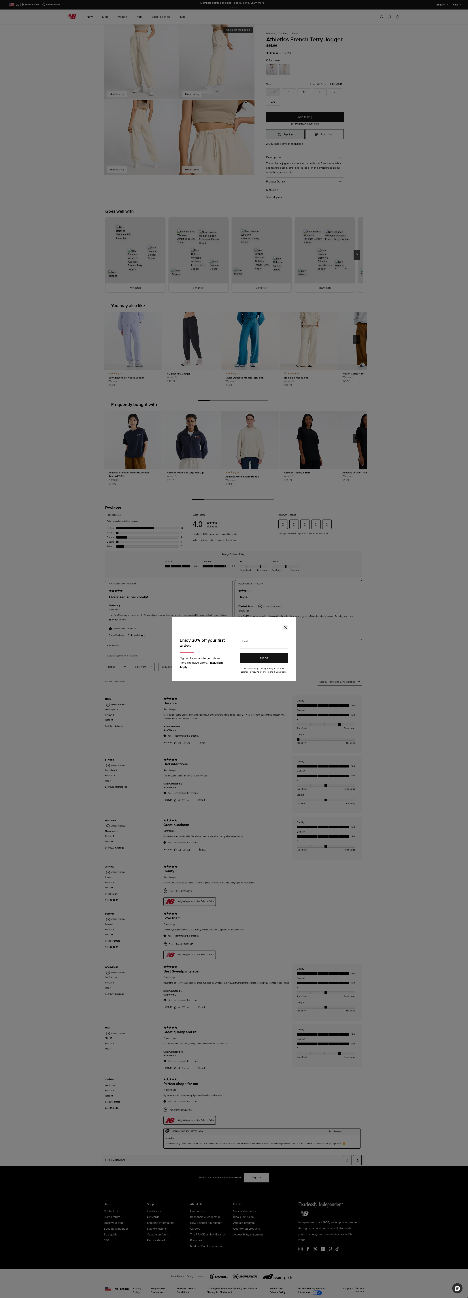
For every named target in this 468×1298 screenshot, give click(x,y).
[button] (457, 1288)
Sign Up (264, 657)
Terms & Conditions (276, 672)
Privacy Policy (255, 672)
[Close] (285, 627)
